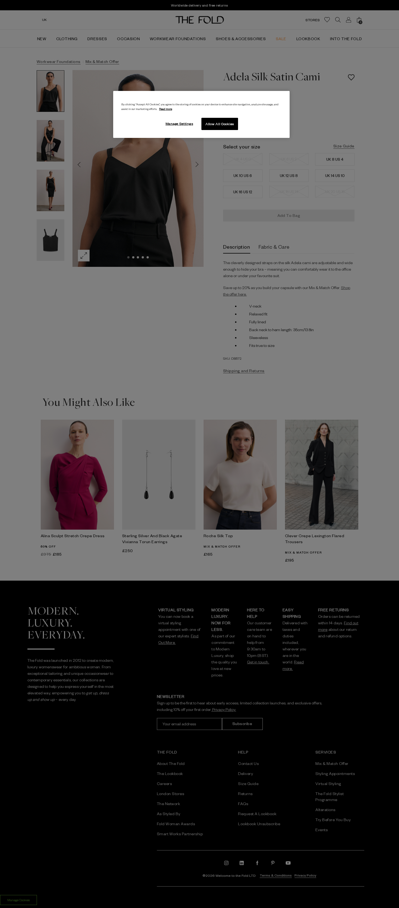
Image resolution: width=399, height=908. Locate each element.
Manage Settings (179, 123)
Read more (165, 108)
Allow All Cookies (219, 124)
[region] (201, 114)
